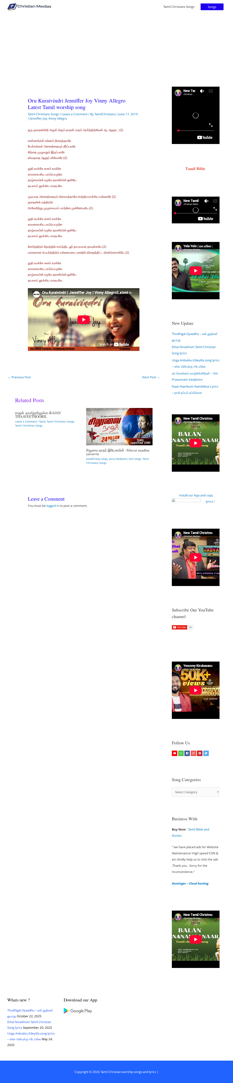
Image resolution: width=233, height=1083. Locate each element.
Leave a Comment (75, 114)
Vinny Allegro (57, 118)
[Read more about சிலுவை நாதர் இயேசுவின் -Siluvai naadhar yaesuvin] (119, 426)
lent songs (135, 459)
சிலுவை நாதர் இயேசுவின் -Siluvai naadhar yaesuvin (118, 452)
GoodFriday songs (97, 459)
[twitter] (206, 753)
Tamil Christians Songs (178, 7)
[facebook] (187, 753)
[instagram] (194, 753)
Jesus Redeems (118, 459)
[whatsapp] (181, 753)
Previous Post (19, 377)
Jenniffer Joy (38, 118)
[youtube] (175, 753)
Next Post (151, 377)
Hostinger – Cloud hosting (190, 883)
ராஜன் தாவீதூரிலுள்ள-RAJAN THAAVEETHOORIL (38, 414)
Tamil (42, 421)
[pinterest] (200, 753)
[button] (212, 6)
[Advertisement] (116, 40)
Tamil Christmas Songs (29, 425)
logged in (52, 506)
